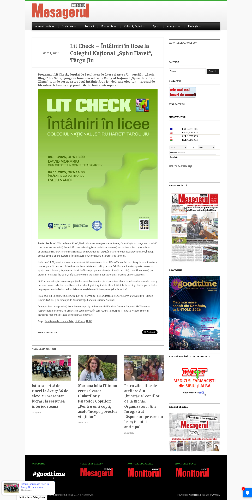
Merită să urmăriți (180, 166)
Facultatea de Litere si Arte (59, 321)
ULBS (89, 321)
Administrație (43, 26)
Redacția (193, 26)
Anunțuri (172, 26)
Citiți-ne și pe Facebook (183, 43)
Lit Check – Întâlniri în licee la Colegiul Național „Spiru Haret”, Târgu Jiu (111, 53)
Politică (89, 26)
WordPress (194, 495)
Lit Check (80, 321)
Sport (156, 26)
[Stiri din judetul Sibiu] (60, 10)
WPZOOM (216, 495)
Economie (107, 26)
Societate (68, 26)
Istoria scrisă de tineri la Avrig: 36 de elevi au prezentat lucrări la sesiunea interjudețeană (50, 396)
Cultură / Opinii (133, 26)
